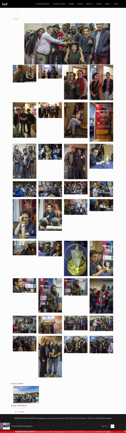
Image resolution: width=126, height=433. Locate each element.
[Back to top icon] (112, 426)
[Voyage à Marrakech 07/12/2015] (5, 426)
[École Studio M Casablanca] (4, 4)
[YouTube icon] (108, 426)
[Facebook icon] (104, 426)
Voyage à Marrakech (19, 405)
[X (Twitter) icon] (106, 426)
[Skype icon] (103, 426)
